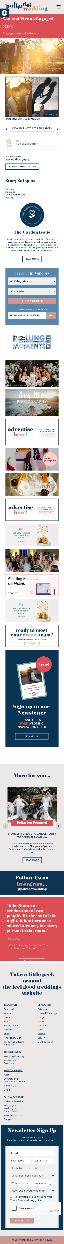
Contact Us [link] (10, 1085)
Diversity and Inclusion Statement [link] (14, 1080)
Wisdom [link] (8, 1013)
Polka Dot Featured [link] (32, 823)
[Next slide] (58, 826)
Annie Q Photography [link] (17, 159)
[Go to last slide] (5, 826)
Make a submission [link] (14, 1101)
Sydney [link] (9, 197)
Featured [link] (31, 33)
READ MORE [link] (32, 259)
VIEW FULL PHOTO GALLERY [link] (22, 166)
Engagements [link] (13, 33)
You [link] (6, 1021)
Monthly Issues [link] (45, 1042)
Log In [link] (7, 1090)
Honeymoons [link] (11, 1025)
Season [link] (41, 1038)
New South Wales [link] (15, 194)
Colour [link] (41, 1021)
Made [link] (7, 1017)
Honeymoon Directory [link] (10, 1061)
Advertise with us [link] (13, 1115)
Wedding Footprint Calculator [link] (14, 1043)
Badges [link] (8, 1119)
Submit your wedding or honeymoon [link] (10, 1108)
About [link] (7, 1074)
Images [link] (41, 1017)
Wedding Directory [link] (14, 1056)
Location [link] (42, 1025)
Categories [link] (43, 1009)
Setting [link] (41, 1033)
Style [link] (40, 1029)
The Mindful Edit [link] (12, 1038)
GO (51, 315)
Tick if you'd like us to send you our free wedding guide (32, 1198)
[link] (4, 13)
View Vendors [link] (32, 301)
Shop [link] (6, 1033)
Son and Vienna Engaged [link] (22, 118)
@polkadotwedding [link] (32, 889)
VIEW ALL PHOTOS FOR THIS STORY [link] (32, 128)
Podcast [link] (8, 1029)
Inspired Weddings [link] (47, 1013)
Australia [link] (10, 192)
